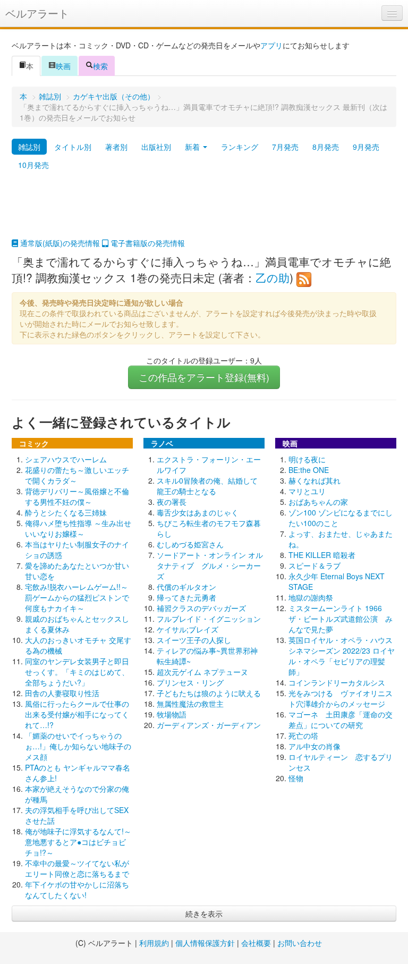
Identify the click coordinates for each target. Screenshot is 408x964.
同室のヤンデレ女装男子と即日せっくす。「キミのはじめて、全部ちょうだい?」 (77, 672)
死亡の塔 (303, 735)
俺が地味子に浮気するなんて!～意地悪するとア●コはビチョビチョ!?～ (78, 842)
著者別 (116, 146)
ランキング (239, 146)
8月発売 (325, 146)
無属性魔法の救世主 (190, 703)
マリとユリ (307, 491)
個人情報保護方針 (205, 942)
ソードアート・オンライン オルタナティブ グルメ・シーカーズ (210, 565)
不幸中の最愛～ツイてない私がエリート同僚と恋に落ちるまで (77, 868)
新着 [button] (193, 146)
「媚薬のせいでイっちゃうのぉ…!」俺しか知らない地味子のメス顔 (78, 746)
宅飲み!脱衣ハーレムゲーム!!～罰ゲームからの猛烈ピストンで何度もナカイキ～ (77, 597)
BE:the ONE (308, 469)
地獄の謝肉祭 (310, 597)
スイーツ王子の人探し (194, 640)
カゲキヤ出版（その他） (114, 96)
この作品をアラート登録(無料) (204, 377)
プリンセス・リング (190, 682)
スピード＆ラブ (314, 565)
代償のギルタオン (186, 586)
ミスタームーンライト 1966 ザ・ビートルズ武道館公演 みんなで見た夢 (340, 619)
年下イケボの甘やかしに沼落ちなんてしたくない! (77, 889)
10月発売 (33, 164)
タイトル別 (72, 146)
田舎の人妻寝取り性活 (62, 693)
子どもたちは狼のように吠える (209, 693)
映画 (63, 66)
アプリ (271, 45)
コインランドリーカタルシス (336, 682)
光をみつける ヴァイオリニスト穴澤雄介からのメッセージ (340, 698)
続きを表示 (204, 913)
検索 (100, 66)
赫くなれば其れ (314, 480)
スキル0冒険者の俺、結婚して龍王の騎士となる (207, 485)
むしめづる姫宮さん (190, 544)
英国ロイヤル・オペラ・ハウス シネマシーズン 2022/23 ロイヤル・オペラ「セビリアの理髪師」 (344, 656)
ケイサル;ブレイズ (187, 629)
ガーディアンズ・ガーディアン (209, 725)
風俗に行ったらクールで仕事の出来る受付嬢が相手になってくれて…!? (77, 714)
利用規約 (154, 942)
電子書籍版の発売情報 (146, 243)
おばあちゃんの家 (318, 501)
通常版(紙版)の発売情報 (59, 243)
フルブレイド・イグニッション (209, 618)
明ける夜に (307, 459)
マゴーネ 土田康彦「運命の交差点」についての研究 (340, 719)
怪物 (295, 778)
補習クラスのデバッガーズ (201, 608)
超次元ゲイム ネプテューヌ (202, 671)
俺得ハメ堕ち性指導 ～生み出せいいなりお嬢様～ (78, 528)
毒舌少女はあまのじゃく (198, 512)
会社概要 (256, 942)
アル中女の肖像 (314, 746)
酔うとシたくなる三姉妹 (66, 512)
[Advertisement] (204, 211)
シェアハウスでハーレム (66, 459)
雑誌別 (50, 96)
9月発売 (366, 146)
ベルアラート (37, 13)
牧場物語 (171, 714)
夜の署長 (171, 501)
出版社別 (156, 146)
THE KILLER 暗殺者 (321, 554)
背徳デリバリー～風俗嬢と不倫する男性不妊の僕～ (77, 496)
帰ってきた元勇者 (186, 597)
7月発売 (285, 146)
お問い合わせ (299, 942)
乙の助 (273, 277)
